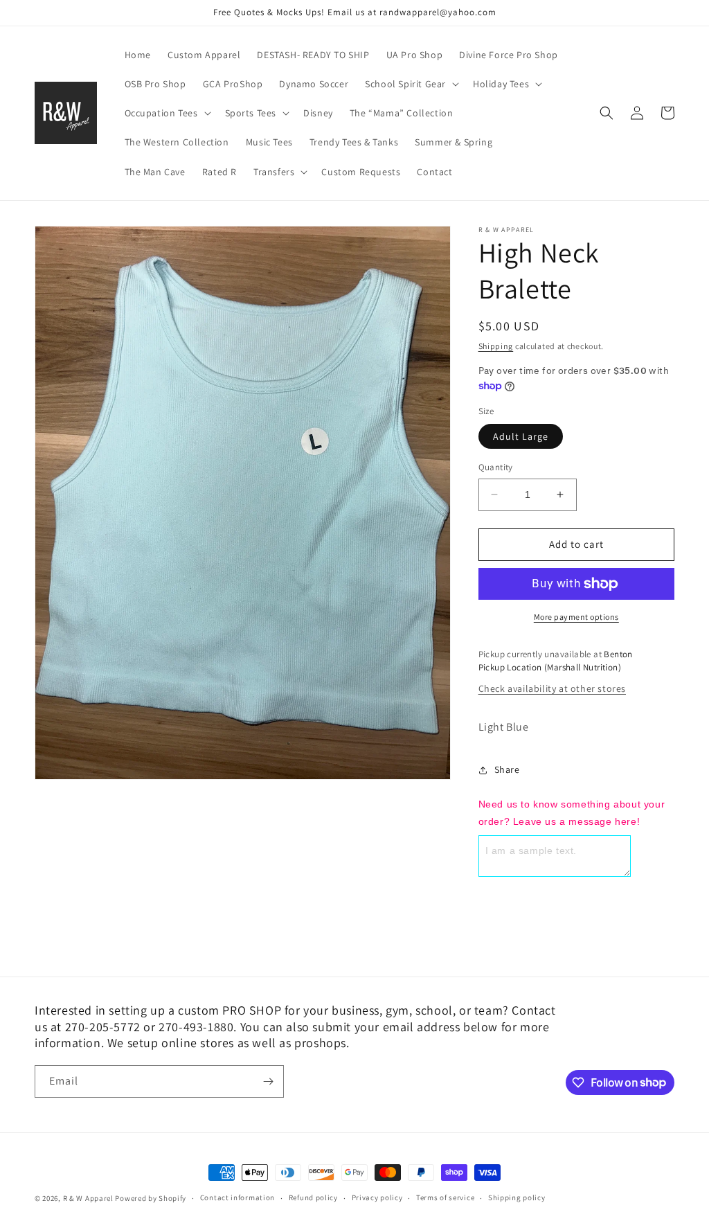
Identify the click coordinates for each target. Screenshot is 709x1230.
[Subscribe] (268, 1081)
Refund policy (313, 1197)
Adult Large (520, 436)
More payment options (576, 617)
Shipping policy (517, 1197)
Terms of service (445, 1197)
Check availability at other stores (552, 688)
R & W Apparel (88, 1198)
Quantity (495, 467)
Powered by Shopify (150, 1198)
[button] (411, 83)
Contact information (237, 1197)
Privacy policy (377, 1197)
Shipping (496, 346)
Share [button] (507, 769)
